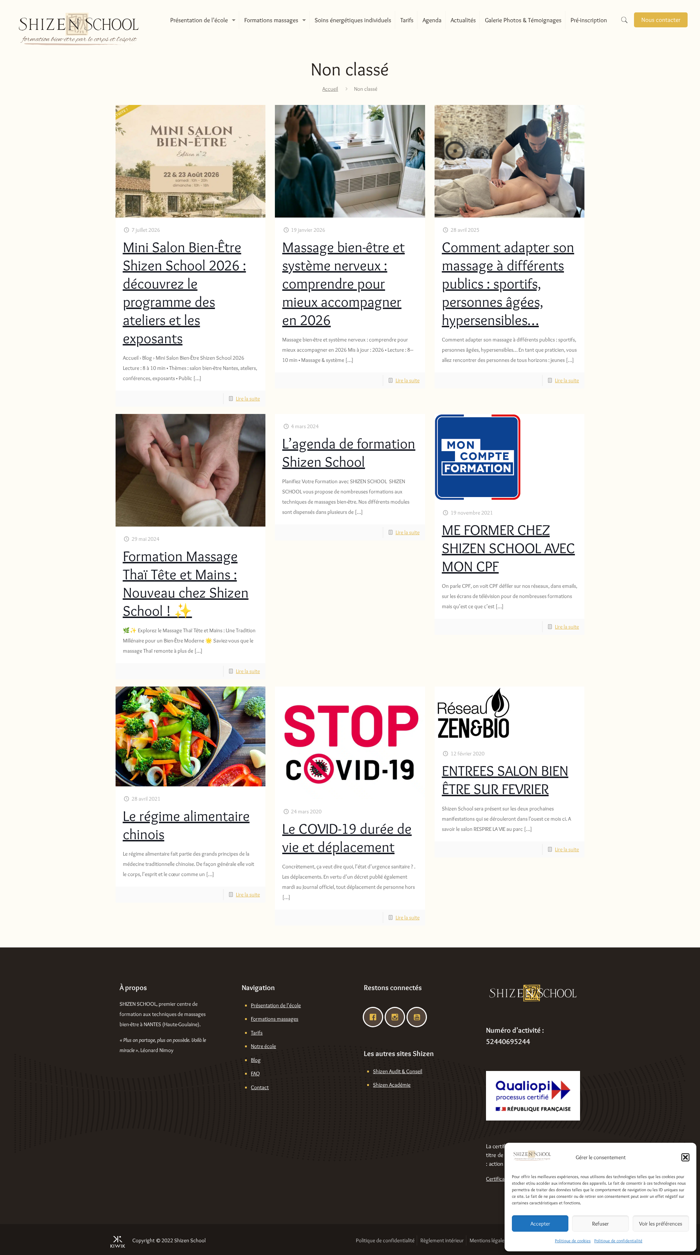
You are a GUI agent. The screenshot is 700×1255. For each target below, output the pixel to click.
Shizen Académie (392, 1085)
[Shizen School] (78, 20)
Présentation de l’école (276, 1005)
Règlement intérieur (442, 1240)
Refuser (600, 1223)
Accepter (540, 1223)
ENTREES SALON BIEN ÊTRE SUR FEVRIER (505, 780)
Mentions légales (488, 1240)
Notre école (263, 1046)
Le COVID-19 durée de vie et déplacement (347, 838)
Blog (256, 1060)
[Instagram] (397, 1017)
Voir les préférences (660, 1223)
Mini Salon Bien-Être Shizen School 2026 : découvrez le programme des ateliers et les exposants (184, 292)
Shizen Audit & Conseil (397, 1071)
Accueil (330, 89)
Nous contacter (660, 19)
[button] (685, 1157)
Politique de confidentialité (618, 1240)
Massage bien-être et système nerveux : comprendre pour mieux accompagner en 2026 (343, 283)
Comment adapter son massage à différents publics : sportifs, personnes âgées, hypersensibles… (508, 283)
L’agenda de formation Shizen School (348, 452)
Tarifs (256, 1032)
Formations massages (274, 1019)
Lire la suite (248, 398)
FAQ (255, 1073)
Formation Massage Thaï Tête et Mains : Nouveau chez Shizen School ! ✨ (186, 583)
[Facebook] (375, 1017)
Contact (260, 1087)
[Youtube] (418, 1017)
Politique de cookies (573, 1240)
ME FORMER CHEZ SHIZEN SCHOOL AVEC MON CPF (508, 548)
